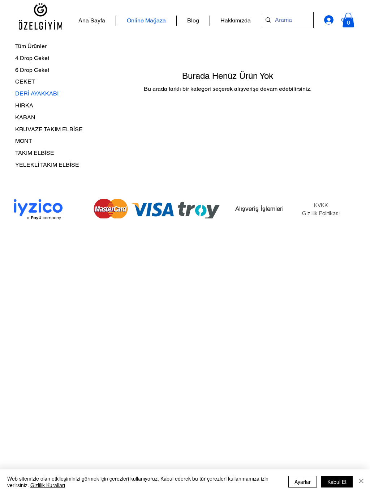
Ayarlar (302, 481)
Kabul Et (337, 481)
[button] (348, 20)
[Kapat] (361, 481)
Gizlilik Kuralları (47, 485)
